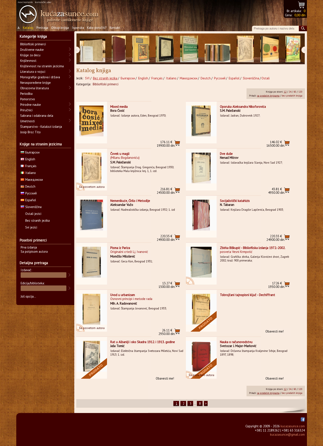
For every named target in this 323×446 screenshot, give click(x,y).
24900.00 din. (166, 238)
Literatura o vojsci (32, 71)
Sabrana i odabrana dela (36, 115)
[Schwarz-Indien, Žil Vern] (140, 49)
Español (234, 78)
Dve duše (226, 154)
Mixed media (119, 106)
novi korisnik (25, 2)
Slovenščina (251, 78)
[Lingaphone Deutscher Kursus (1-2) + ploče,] (92, 49)
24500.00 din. (166, 191)
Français (157, 78)
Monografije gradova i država (40, 77)
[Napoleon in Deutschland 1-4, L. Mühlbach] (217, 49)
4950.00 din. (276, 191)
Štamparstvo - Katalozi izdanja (41, 126)
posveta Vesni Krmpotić (236, 252)
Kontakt (115, 28)
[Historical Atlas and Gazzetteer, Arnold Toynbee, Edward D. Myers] (189, 49)
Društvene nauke (32, 50)
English (143, 78)
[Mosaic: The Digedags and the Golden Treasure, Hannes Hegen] (292, 49)
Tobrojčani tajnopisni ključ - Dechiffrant (247, 295)
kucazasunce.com (293, 426)
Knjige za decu (30, 55)
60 (295, 91)
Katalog (28, 28)
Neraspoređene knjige (35, 82)
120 (300, 91)
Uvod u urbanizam (122, 295)
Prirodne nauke (30, 104)
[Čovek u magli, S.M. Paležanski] (245, 49)
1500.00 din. (166, 285)
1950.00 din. (276, 285)
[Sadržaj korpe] (302, 4)
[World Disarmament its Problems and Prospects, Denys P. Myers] (119, 49)
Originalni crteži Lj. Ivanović (129, 252)
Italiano (171, 78)
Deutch (206, 78)
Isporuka (78, 28)
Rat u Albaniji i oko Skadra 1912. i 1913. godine (142, 342)
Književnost (28, 60)
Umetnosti (27, 121)
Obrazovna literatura (34, 88)
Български (128, 78)
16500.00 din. (275, 144)
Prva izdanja (29, 247)
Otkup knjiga (60, 28)
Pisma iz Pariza (120, 248)
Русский (219, 78)
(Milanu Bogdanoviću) (125, 157)
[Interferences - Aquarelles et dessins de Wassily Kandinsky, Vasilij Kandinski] (269, 49)
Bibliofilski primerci (105, 84)
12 (285, 91)
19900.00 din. (166, 144)
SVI (87, 78)
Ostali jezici (33, 214)
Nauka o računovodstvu (236, 342)
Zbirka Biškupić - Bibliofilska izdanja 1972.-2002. (252, 248)
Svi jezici (31, 227)
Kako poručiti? (97, 28)
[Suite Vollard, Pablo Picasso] (165, 49)
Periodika (26, 93)
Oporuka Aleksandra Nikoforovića (243, 106)
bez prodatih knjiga (292, 95)
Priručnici (26, 110)
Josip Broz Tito (30, 132)
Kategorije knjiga (33, 36)
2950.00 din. (166, 332)
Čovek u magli (119, 154)
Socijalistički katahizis (235, 201)
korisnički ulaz (43, 2)
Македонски (188, 78)
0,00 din (299, 15)
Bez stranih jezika (105, 78)
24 (290, 91)
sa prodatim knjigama (268, 95)
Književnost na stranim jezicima (42, 66)
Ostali (265, 78)
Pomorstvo (27, 99)
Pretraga (42, 28)
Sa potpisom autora (34, 251)
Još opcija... (28, 296)
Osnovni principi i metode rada (131, 299)
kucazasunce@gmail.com (287, 434)
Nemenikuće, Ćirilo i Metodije (130, 201)
